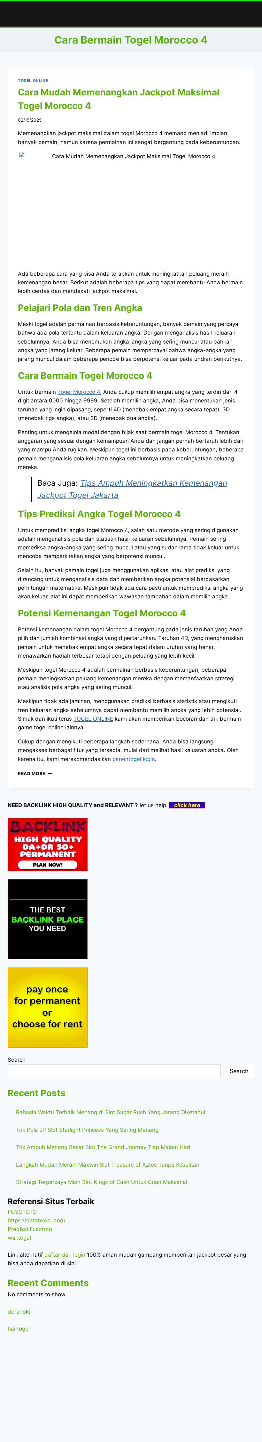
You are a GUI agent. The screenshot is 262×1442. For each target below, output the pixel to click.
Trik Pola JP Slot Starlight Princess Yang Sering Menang (87, 1130)
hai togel (19, 1328)
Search (17, 1060)
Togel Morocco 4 (79, 392)
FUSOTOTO (22, 1212)
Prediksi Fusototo (30, 1229)
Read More (35, 773)
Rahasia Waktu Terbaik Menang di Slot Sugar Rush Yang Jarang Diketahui (110, 1112)
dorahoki (19, 1311)
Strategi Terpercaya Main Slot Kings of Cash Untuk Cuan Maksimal (101, 1182)
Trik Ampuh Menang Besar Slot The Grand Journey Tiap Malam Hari (103, 1147)
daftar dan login (64, 1255)
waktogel (19, 1238)
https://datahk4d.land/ (37, 1220)
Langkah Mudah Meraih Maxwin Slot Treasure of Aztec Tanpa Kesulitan (107, 1165)
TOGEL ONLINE (33, 80)
